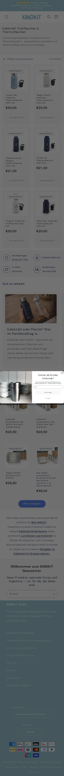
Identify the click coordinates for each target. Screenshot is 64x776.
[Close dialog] (62, 373)
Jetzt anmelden (48, 392)
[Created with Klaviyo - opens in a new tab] (32, 404)
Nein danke (48, 398)
